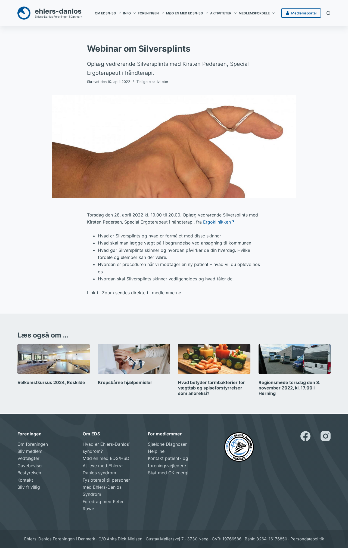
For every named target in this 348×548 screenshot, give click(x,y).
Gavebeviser (30, 465)
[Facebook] (305, 436)
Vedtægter (28, 458)
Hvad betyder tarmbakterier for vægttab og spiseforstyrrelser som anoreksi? (211, 388)
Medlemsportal (303, 13)
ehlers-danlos (58, 11)
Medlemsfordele (254, 13)
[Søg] (329, 13)
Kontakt (25, 480)
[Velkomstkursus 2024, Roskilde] (53, 359)
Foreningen (148, 13)
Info (127, 13)
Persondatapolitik (307, 538)
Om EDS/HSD (105, 13)
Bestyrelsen (29, 472)
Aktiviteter (220, 13)
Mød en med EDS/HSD (184, 13)
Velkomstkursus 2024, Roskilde (51, 382)
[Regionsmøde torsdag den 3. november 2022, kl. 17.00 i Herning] (295, 359)
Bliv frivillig (28, 487)
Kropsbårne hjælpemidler (125, 382)
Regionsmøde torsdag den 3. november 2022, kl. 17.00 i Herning (289, 388)
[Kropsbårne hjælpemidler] (134, 359)
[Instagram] (326, 436)
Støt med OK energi (168, 472)
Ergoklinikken (217, 222)
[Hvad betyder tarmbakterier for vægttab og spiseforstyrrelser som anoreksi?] (214, 359)
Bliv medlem (29, 451)
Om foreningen (32, 444)
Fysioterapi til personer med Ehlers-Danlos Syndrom (106, 487)
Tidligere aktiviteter (152, 82)
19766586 (231, 538)
